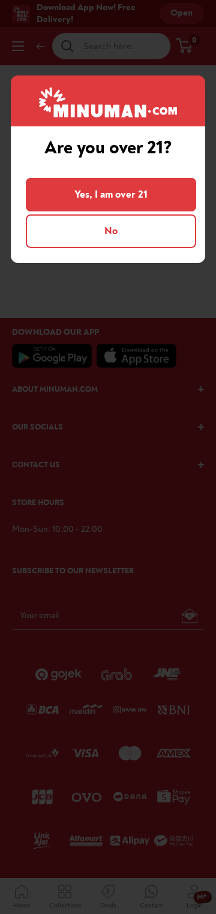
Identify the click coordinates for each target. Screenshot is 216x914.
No (111, 231)
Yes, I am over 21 (111, 194)
